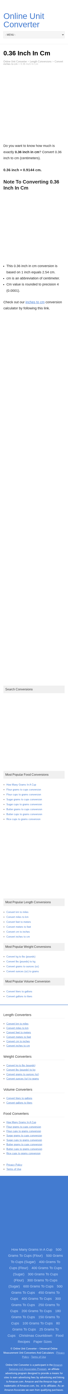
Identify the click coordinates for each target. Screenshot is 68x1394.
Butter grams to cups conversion (24, 809)
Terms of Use (13, 1169)
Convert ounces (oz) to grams (22, 971)
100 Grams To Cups (37, 1323)
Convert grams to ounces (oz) (22, 966)
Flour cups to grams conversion (23, 794)
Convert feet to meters (18, 921)
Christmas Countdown (35, 1336)
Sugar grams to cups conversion (24, 799)
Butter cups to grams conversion (24, 814)
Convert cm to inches (18, 931)
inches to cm (35, 302)
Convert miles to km (17, 917)
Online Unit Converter (23, 20)
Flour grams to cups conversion (23, 789)
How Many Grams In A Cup (21, 784)
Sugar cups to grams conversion (24, 804)
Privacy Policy (14, 1164)
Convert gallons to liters (19, 996)
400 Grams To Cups (37, 1299)
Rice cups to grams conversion (23, 819)
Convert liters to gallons (19, 991)
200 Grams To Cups (37, 1311)
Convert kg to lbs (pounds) (20, 956)
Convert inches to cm (18, 936)
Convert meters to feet (18, 926)
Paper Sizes (42, 1342)
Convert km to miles (17, 912)
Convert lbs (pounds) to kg (20, 961)
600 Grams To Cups (38, 1286)
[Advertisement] (34, 106)
